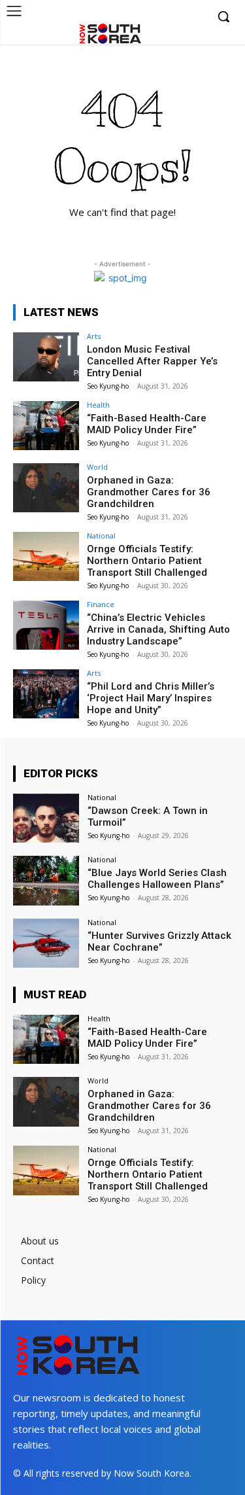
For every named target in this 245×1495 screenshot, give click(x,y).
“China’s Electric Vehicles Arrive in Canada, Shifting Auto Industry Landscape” (158, 629)
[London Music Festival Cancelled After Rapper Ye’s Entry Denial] (46, 356)
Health (98, 404)
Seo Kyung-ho (108, 386)
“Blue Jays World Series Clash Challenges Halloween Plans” (157, 878)
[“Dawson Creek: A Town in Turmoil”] (46, 818)
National (101, 535)
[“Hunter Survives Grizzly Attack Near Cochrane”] (46, 943)
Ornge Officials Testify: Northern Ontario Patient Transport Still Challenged (147, 560)
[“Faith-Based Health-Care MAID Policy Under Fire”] (46, 425)
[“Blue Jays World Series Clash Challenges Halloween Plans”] (46, 880)
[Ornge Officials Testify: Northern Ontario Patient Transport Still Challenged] (46, 556)
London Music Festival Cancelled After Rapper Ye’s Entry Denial (152, 361)
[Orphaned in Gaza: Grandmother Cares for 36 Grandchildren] (46, 487)
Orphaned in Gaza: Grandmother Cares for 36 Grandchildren (148, 492)
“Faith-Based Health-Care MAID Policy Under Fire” (146, 424)
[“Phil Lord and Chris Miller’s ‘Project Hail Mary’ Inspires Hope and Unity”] (46, 693)
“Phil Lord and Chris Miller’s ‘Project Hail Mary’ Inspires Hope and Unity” (150, 698)
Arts (94, 336)
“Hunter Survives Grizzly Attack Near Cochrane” (159, 941)
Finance (100, 604)
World (97, 466)
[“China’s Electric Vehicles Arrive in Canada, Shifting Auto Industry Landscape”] (46, 625)
